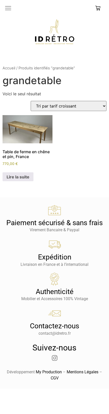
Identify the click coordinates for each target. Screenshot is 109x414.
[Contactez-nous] (54, 313)
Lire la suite (18, 176)
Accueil (9, 68)
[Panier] (97, 8)
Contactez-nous (54, 326)
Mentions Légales (82, 372)
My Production (49, 372)
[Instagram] (54, 358)
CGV (55, 378)
